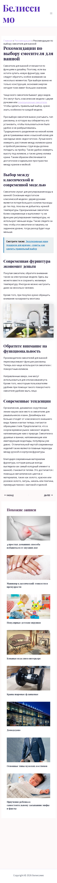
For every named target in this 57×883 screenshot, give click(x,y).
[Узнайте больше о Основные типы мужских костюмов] (28, 749)
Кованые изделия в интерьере (24, 658)
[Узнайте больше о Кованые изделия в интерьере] (28, 642)
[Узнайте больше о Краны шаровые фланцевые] (28, 677)
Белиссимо (21, 13)
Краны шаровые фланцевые (22, 694)
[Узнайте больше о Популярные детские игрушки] (28, 606)
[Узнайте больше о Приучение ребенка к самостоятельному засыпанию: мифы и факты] (28, 785)
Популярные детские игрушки (24, 622)
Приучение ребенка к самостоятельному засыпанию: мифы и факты (28, 805)
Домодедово (13, 730)
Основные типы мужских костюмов (27, 766)
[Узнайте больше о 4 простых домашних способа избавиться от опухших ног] (28, 528)
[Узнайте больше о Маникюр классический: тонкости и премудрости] (28, 567)
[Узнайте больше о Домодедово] (28, 713)
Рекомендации (23, 40)
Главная (7, 40)
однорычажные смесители (32, 102)
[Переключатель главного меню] (51, 13)
